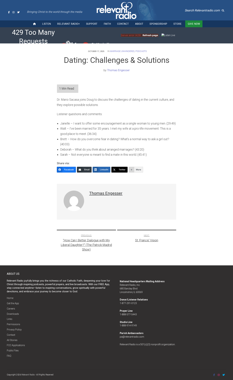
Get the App (13, 303)
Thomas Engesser (118, 70)
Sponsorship (158, 23)
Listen (46, 23)
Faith (107, 23)
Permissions (13, 324)
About (139, 23)
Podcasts (141, 51)
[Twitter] (18, 12)
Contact (123, 23)
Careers (11, 308)
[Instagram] (13, 12)
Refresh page (150, 35)
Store (177, 23)
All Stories (12, 340)
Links (9, 319)
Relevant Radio (28, 375)
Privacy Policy (14, 329)
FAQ (9, 355)
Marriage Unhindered (122, 51)
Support (91, 23)
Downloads (13, 314)
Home (10, 298)
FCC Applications (16, 345)
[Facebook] (9, 12)
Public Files (13, 350)
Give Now (194, 23)
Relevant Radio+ (68, 23)
